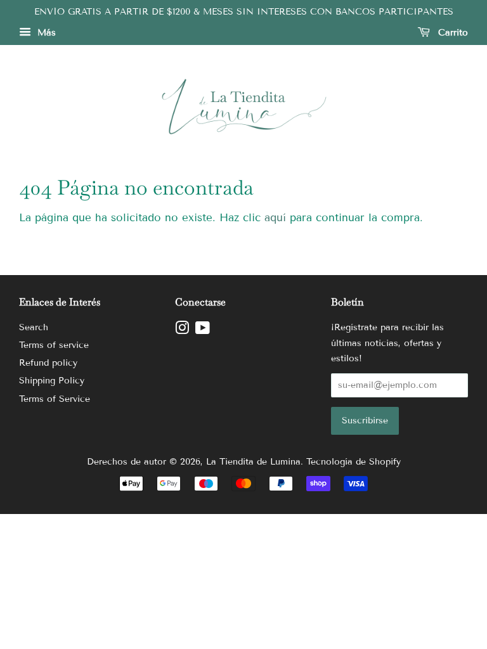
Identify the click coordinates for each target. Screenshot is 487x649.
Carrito (451, 32)
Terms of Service (54, 399)
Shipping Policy (51, 380)
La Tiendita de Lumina (253, 461)
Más (45, 32)
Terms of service (54, 345)
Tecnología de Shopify (353, 461)
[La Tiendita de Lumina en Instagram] (182, 330)
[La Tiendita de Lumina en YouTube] (202, 330)
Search (33, 327)
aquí (275, 217)
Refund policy (48, 362)
